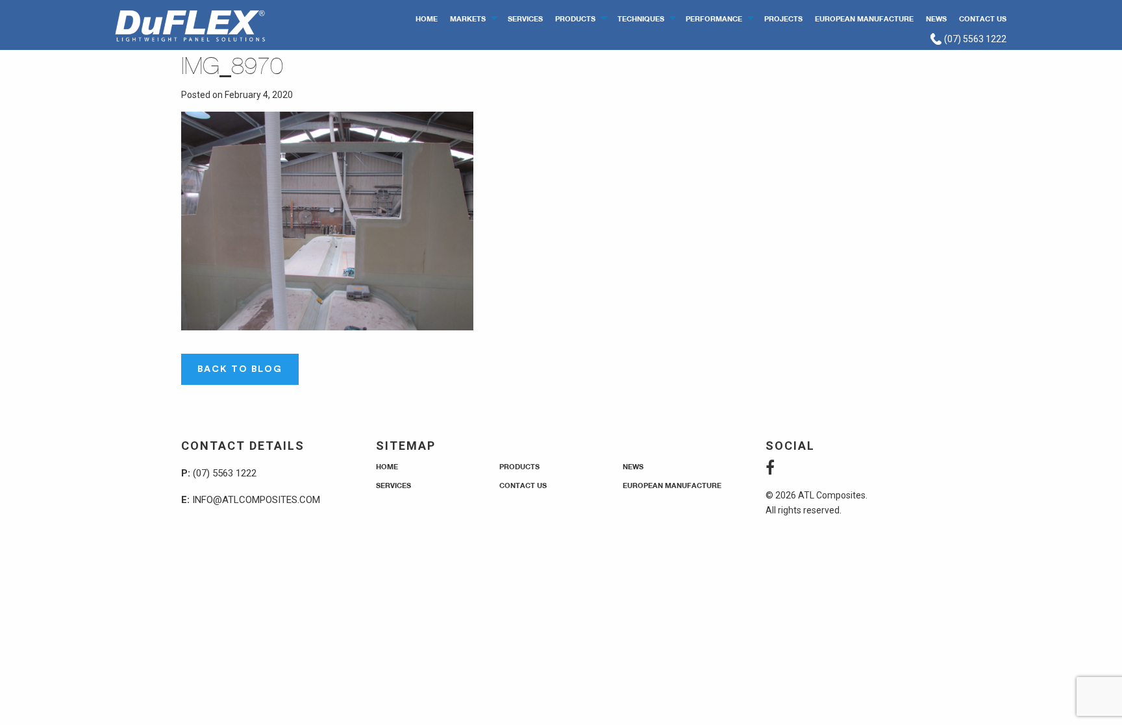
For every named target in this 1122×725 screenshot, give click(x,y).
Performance (714, 18)
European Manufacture (864, 18)
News (936, 18)
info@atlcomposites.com (256, 500)
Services (525, 18)
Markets (468, 18)
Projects (783, 18)
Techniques (640, 18)
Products (575, 18)
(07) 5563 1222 (974, 39)
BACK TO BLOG (239, 369)
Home (427, 18)
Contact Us (982, 18)
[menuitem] (427, 18)
